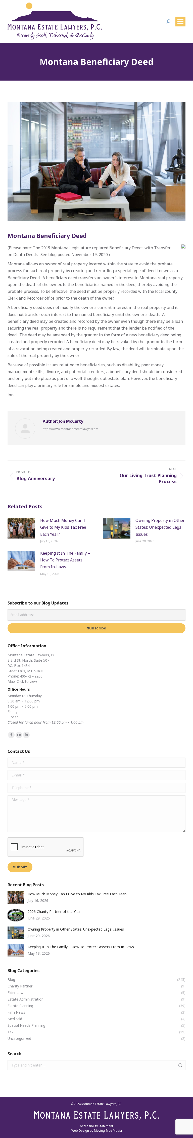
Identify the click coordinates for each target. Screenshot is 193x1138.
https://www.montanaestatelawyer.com (70, 429)
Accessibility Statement (96, 1126)
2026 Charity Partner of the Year (54, 911)
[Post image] (21, 528)
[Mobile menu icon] (180, 21)
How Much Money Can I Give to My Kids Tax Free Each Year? (63, 527)
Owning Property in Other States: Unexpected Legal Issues (160, 527)
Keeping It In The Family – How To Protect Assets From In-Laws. (65, 560)
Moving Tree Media (108, 1130)
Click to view (27, 681)
